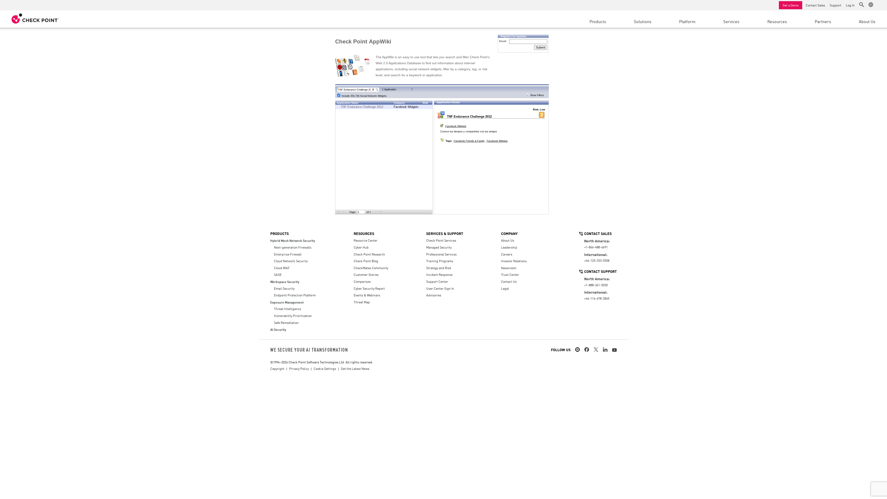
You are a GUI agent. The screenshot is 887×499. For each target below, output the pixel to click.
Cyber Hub (361, 247)
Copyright (277, 368)
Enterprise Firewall (287, 254)
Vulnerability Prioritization (293, 315)
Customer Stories (366, 274)
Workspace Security (284, 281)
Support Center (437, 281)
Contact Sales (815, 5)
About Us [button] (867, 21)
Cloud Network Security (291, 261)
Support (835, 5)
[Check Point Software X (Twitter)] (596, 349)
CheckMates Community (371, 267)
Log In (850, 5)
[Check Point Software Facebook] (586, 349)
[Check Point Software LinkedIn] (605, 349)
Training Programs (439, 261)
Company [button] (509, 233)
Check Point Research (369, 254)
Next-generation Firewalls (292, 247)
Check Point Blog (366, 261)
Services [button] (731, 21)
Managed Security (439, 247)
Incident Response (439, 274)
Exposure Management (287, 302)
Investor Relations (514, 261)
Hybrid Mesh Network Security (292, 240)
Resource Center (365, 240)
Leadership (509, 247)
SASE (278, 274)
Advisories (433, 295)
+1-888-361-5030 (596, 285)
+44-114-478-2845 (596, 298)
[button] (861, 4)
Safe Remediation (286, 322)
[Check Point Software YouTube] (614, 350)
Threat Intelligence (287, 308)
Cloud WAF (282, 267)
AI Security (278, 329)
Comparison (362, 281)
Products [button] (597, 21)
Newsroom (508, 267)
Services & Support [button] (444, 233)
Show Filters (536, 95)
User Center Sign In (440, 288)
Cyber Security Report (369, 288)
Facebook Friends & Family (469, 141)
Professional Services (441, 254)
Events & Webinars (367, 295)
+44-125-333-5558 (596, 260)
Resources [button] (777, 21)
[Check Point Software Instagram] (577, 349)
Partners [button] (823, 21)
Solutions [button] (642, 21)
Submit (540, 47)
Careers (506, 254)
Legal (505, 288)
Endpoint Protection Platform (295, 295)
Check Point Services (441, 240)
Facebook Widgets (406, 107)
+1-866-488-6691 (596, 247)
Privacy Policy (299, 368)
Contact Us (509, 281)
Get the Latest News (355, 368)
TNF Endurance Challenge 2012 (362, 107)
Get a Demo (791, 5)
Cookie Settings (325, 368)
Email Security (284, 288)
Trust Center (510, 274)
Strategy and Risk (438, 267)
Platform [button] (687, 21)
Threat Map (362, 302)
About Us (507, 240)
